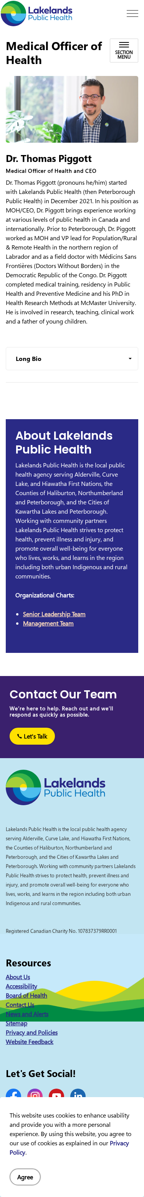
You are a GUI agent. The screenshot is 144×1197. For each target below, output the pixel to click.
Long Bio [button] (28, 358)
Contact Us (20, 1004)
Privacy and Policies (32, 1032)
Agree (25, 1177)
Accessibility (21, 986)
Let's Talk (35, 736)
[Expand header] (132, 13)
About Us (18, 977)
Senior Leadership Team (54, 614)
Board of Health (26, 995)
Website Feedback (29, 1041)
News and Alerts (27, 1014)
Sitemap (16, 1023)
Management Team (48, 623)
